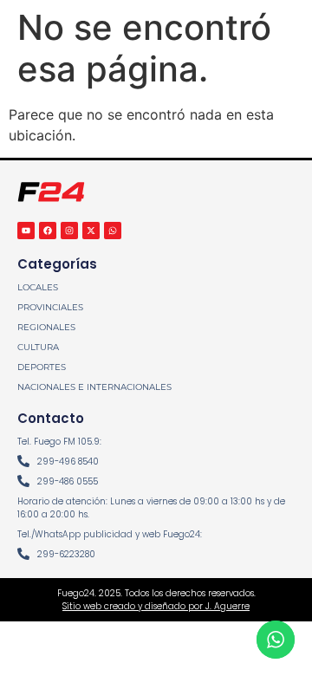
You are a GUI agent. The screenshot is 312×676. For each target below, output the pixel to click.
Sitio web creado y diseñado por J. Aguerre (156, 606)
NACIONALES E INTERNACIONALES (94, 387)
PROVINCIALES (50, 307)
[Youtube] (26, 230)
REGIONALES (46, 327)
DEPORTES (41, 367)
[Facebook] (47, 230)
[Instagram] (69, 230)
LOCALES (37, 287)
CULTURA (38, 347)
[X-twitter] (91, 230)
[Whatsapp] (112, 230)
